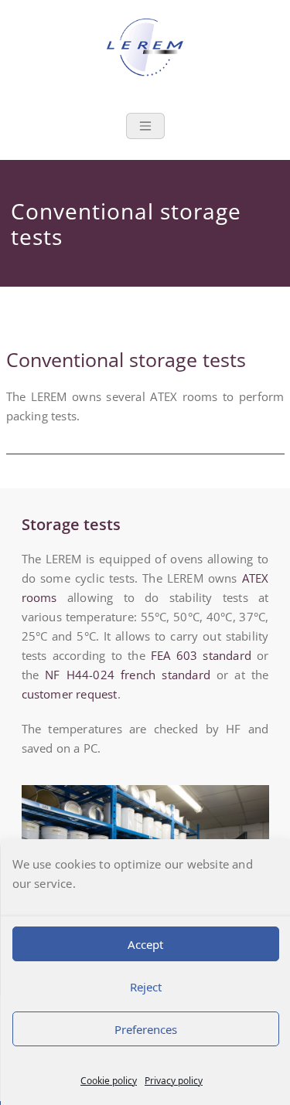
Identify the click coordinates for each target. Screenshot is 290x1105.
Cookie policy (108, 1080)
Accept (145, 944)
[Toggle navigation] (145, 126)
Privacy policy (174, 1080)
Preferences (145, 1029)
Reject (145, 986)
